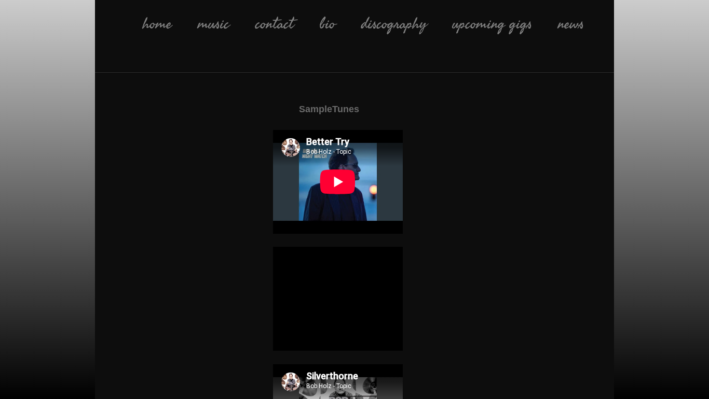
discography (394, 24)
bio (327, 24)
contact (274, 24)
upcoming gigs (492, 24)
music (213, 24)
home (157, 24)
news (571, 24)
